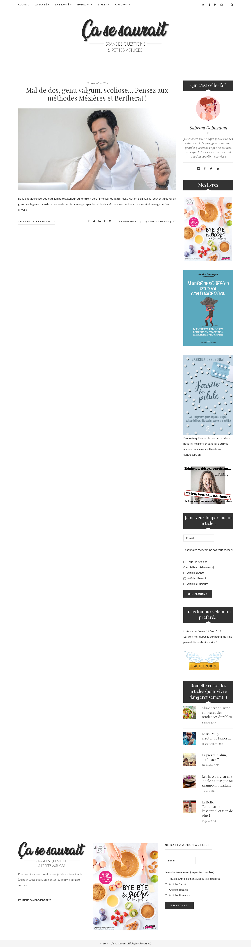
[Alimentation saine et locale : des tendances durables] (189, 712)
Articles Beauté (196, 578)
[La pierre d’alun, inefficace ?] (189, 759)
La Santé (41, 4)
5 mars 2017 (209, 723)
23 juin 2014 (209, 821)
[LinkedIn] (215, 4)
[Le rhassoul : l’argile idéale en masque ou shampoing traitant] (189, 781)
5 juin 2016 (208, 791)
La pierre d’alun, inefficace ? (214, 757)
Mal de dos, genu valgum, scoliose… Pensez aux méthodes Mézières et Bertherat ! (97, 93)
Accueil (23, 4)
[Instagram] (221, 4)
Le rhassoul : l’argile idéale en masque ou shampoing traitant (217, 780)
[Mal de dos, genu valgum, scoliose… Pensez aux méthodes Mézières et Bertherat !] (97, 149)
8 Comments (127, 221)
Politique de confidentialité (34, 899)
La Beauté (62, 4)
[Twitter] (203, 4)
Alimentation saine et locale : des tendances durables (217, 712)
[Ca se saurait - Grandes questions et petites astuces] (125, 36)
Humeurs (83, 4)
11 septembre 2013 (212, 744)
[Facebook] (209, 4)
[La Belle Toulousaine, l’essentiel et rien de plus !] (189, 807)
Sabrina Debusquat (162, 221)
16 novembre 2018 (97, 83)
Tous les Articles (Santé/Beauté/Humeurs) (198, 564)
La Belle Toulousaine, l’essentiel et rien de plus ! (217, 809)
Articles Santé (195, 572)
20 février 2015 (211, 765)
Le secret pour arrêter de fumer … (216, 736)
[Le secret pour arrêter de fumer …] (189, 738)
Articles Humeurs (197, 583)
